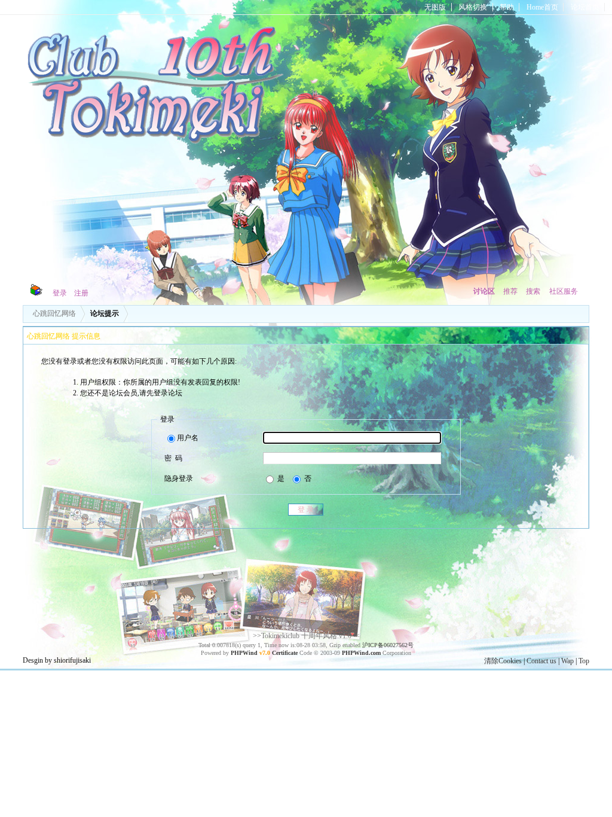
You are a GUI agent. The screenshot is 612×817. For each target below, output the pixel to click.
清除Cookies (503, 661)
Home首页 (542, 7)
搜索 (533, 291)
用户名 (187, 438)
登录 (60, 293)
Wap (567, 661)
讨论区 (484, 291)
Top (584, 661)
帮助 (507, 7)
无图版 (435, 7)
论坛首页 (585, 7)
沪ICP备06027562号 (388, 645)
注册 (81, 293)
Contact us (541, 661)
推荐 (510, 291)
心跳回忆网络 (54, 313)
